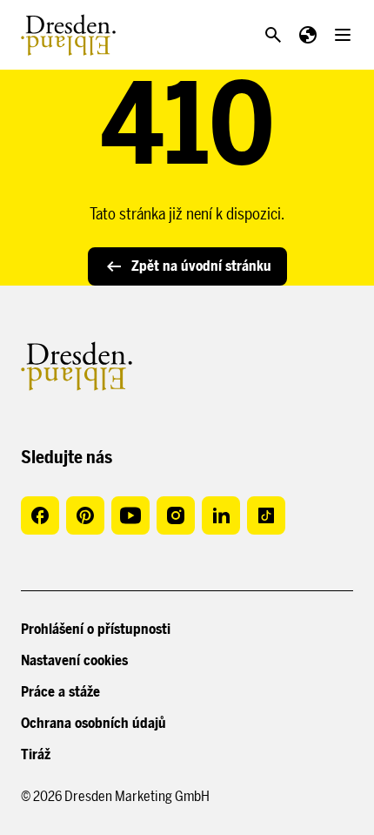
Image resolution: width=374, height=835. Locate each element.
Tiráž (35, 754)
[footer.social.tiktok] (266, 515)
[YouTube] (130, 515)
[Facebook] (40, 515)
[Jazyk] (307, 34)
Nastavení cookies (74, 660)
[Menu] (342, 34)
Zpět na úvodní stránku (201, 266)
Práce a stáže (60, 691)
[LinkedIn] (221, 515)
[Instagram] (176, 515)
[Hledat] (273, 34)
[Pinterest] (85, 515)
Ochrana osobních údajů (93, 723)
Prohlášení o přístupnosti (95, 629)
